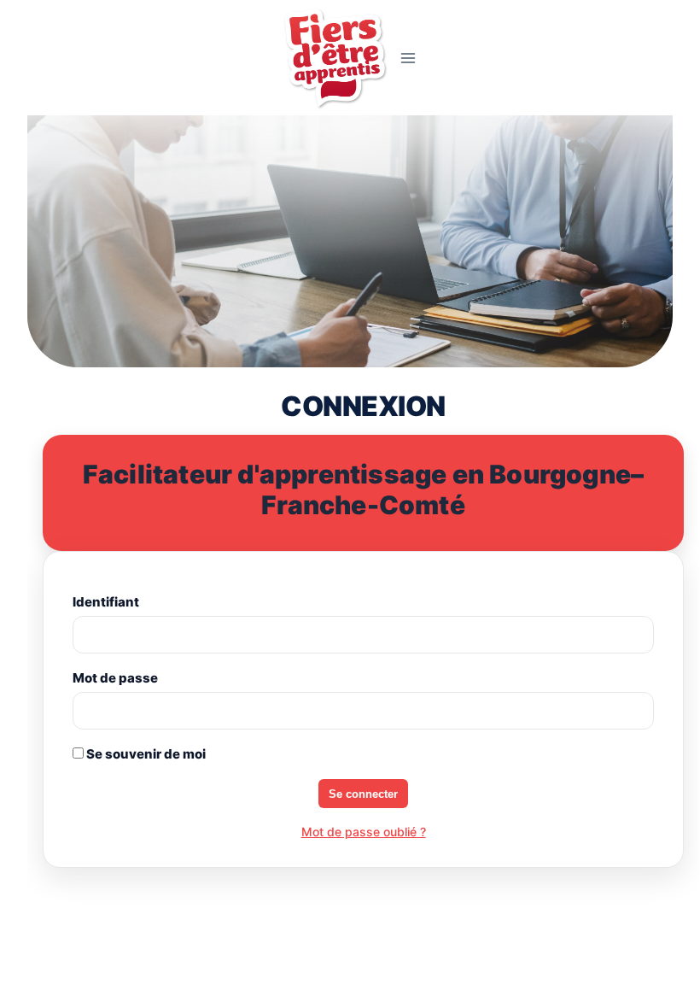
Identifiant (106, 602)
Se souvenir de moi (145, 754)
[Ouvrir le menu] (408, 57)
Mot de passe (115, 678)
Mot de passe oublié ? (363, 831)
